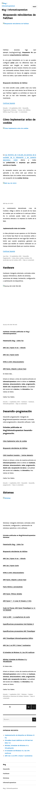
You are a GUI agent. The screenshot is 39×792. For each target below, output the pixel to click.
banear (20, 110)
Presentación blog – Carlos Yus (13, 341)
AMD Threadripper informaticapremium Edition (18, 638)
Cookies (26, 258)
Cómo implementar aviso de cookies (15, 441)
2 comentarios (23, 112)
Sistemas (13, 110)
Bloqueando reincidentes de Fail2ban (15, 448)
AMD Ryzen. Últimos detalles (12, 594)
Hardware (8, 267)
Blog (4, 765)
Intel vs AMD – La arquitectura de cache (16, 617)
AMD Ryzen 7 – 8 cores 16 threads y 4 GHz (17, 601)
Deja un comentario (28, 260)
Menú (34, 7)
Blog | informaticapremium (14, 10)
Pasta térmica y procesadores (13, 587)
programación (7, 485)
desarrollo (31, 483)
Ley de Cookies (13, 260)
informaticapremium (8, 404)
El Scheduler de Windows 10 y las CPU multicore (18, 652)
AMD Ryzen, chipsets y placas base (14, 369)
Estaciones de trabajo (17, 696)
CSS (31, 258)
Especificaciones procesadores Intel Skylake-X (18, 624)
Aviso (13, 258)
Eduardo (5, 108)
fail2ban (28, 110)
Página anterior (28, 709)
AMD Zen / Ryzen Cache (11, 355)
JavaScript (6, 260)
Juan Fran (5, 256)
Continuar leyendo (9, 103)
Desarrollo (25, 108)
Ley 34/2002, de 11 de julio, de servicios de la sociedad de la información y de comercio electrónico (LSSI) (19, 157)
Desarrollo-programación (17, 411)
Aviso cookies (20, 258)
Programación (7, 110)
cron (24, 110)
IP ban (12, 112)
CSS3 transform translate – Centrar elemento (18, 455)
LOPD (20, 260)
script (16, 112)
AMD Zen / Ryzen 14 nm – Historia (14, 348)
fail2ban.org (6, 112)
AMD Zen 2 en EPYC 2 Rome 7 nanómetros (17, 645)
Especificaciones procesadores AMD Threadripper (19, 631)
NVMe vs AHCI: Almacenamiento (13, 362)
